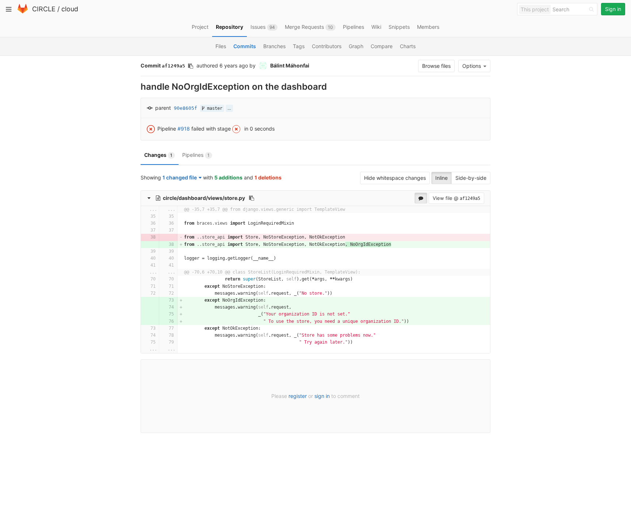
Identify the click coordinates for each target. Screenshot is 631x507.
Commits (244, 46)
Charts (408, 46)
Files (220, 46)
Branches (274, 46)
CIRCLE (44, 9)
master (213, 108)
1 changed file (179, 177)
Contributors (326, 46)
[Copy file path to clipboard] (251, 198)
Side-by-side (470, 178)
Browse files (436, 66)
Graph (356, 46)
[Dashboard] (23, 12)
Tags (299, 46)
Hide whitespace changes (395, 178)
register (297, 396)
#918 (183, 128)
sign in (322, 396)
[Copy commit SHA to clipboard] (190, 66)
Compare (382, 46)
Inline (441, 178)
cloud (69, 9)
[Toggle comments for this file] (420, 198)
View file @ (456, 198)
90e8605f (185, 108)
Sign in (613, 9)
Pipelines (196, 155)
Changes (158, 155)
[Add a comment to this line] (141, 216)
